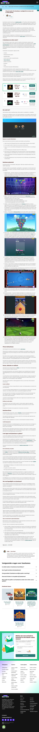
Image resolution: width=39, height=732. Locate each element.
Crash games (23, 676)
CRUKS (6, 452)
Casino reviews (33, 667)
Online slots (23, 667)
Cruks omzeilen (14, 689)
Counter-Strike (5, 669)
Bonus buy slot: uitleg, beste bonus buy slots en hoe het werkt (20, 603)
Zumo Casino (32, 674)
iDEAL (18, 367)
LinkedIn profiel (18, 22)
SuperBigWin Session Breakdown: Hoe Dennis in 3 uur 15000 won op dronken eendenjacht (31, 603)
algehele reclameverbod (24, 445)
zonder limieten (29, 440)
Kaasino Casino (33, 682)
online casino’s (22, 36)
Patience (23, 203)
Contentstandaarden (24, 709)
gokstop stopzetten (28, 540)
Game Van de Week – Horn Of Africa (7, 602)
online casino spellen (19, 71)
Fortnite (3, 671)
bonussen (19, 412)
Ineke (10, 15)
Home (3, 6)
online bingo (27, 196)
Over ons (22, 698)
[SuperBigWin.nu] (5, 2)
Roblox (3, 680)
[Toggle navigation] (37, 3)
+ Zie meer (25, 87)
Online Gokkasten (7, 59)
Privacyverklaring (33, 703)
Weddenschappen (34, 711)
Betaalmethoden (24, 669)
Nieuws (6, 6)
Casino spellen (24, 674)
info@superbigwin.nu (7, 717)
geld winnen (23, 349)
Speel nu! (32, 85)
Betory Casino (33, 669)
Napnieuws (10, 473)
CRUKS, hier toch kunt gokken (23, 452)
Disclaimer (32, 701)
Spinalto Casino (33, 676)
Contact (31, 698)
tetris (32, 233)
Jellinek (34, 461)
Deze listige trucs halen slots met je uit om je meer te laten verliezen (19, 624)
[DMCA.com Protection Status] (4, 726)
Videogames (4, 667)
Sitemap (31, 699)
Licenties (22, 682)
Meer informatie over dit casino (32, 89)
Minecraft (4, 682)
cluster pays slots (17, 211)
